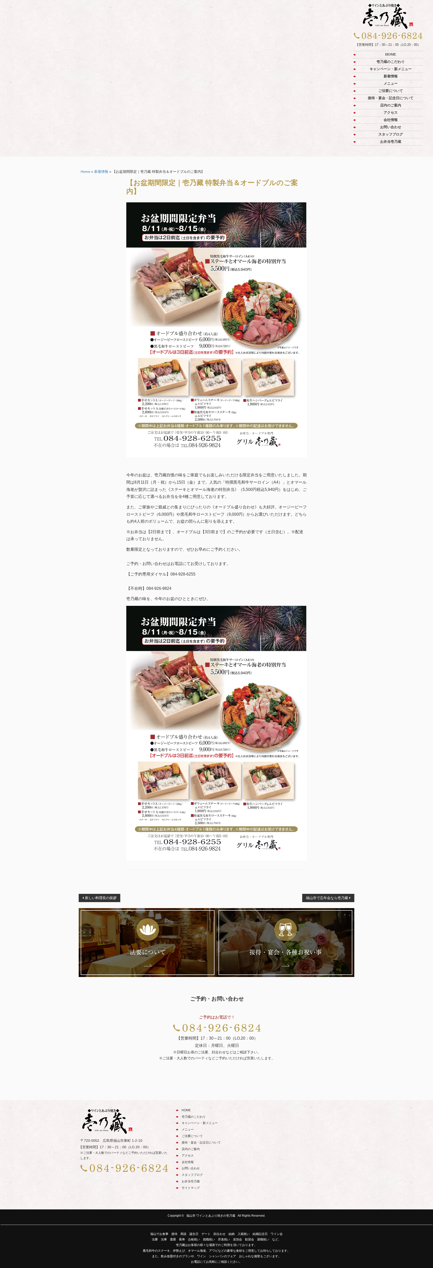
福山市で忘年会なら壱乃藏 (327, 898)
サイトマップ (191, 1188)
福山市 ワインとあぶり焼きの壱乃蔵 (210, 1215)
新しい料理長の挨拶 (101, 898)
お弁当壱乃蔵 (390, 142)
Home (85, 172)
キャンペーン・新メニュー (391, 69)
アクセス (391, 112)
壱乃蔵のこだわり (391, 62)
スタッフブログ (390, 134)
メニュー (391, 83)
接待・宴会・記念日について (390, 98)
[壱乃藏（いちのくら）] (388, 16)
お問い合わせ (390, 127)
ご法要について (390, 91)
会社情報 (391, 120)
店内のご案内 (390, 105)
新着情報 (391, 76)
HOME (390, 54)
